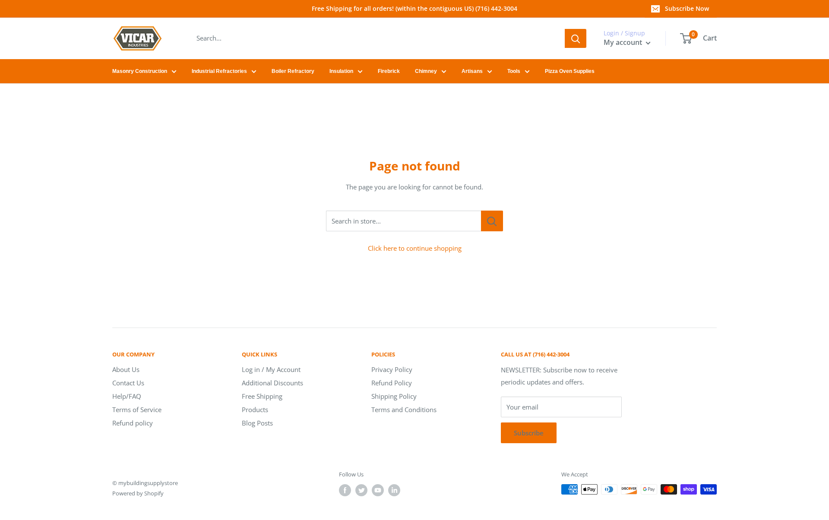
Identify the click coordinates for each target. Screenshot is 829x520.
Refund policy (132, 423)
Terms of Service (136, 409)
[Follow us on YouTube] (378, 490)
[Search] (575, 38)
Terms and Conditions (404, 409)
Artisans (472, 71)
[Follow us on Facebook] (345, 490)
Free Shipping (262, 396)
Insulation (341, 71)
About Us (125, 369)
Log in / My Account (271, 369)
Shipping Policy (394, 396)
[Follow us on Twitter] (361, 490)
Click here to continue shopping (415, 248)
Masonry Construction (139, 71)
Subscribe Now (687, 8)
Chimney (426, 71)
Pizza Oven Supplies (570, 71)
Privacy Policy (391, 369)
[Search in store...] (492, 221)
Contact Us (128, 382)
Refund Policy (391, 382)
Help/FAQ (126, 396)
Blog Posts (257, 423)
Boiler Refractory (293, 71)
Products (255, 409)
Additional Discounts (272, 382)
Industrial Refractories (219, 71)
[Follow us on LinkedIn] (394, 490)
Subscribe (529, 433)
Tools (513, 71)
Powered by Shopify (138, 493)
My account (624, 42)
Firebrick (389, 71)
